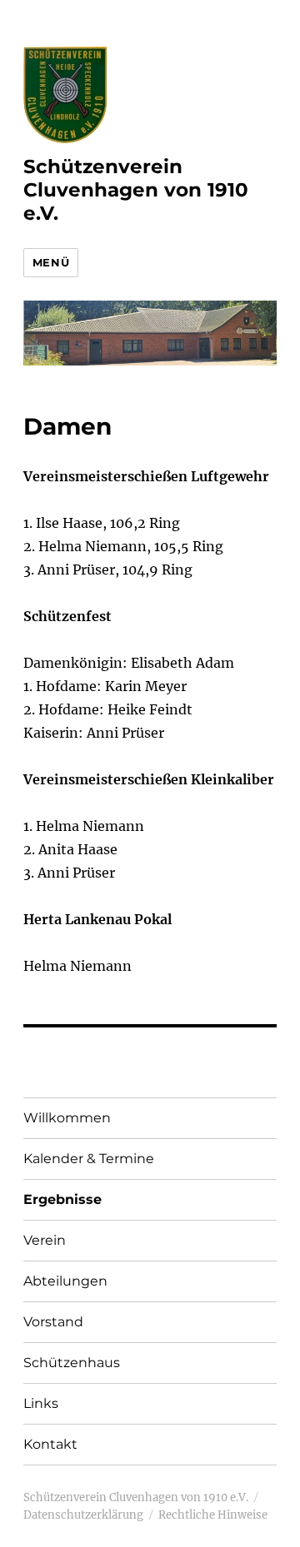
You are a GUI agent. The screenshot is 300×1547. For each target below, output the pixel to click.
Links (40, 1403)
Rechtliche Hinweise (213, 1515)
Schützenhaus (71, 1362)
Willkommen (67, 1118)
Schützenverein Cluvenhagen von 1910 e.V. (135, 190)
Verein (44, 1240)
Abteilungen (65, 1281)
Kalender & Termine (88, 1158)
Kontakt (50, 1444)
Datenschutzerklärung (83, 1515)
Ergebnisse (62, 1199)
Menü (50, 262)
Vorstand (53, 1322)
